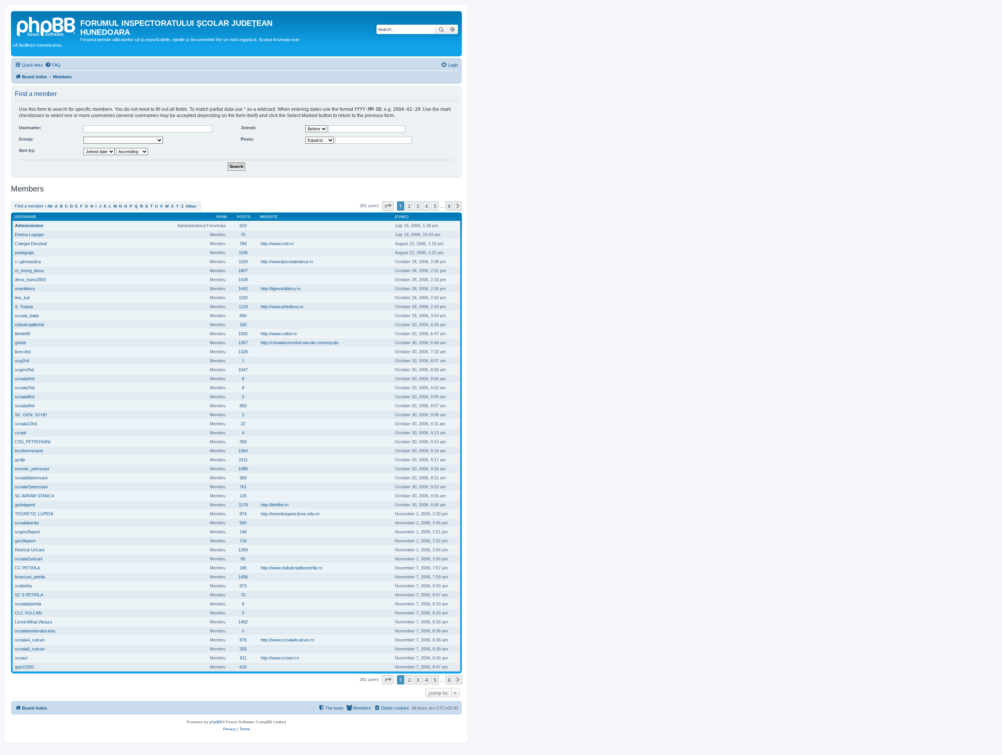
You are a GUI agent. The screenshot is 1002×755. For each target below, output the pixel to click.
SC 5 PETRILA (29, 594)
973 (243, 585)
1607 (243, 270)
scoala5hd (24, 378)
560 (243, 522)
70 (243, 234)
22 (243, 423)
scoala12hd (26, 423)
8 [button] (449, 206)
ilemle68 (22, 333)
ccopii (20, 432)
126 (243, 495)
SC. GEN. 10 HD (31, 414)
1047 (243, 369)
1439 (243, 279)
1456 (243, 576)
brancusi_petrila (30, 576)
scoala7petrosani (31, 486)
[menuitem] (53, 65)
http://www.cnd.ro (277, 243)
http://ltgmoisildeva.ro (281, 288)
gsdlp (20, 459)
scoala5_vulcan (30, 649)
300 (243, 477)
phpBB (215, 722)
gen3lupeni (25, 540)
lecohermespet (29, 450)
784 (243, 243)
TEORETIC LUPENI (34, 513)
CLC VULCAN (28, 613)
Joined (401, 217)
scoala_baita (27, 315)
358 (243, 441)
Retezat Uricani (29, 549)
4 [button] (426, 206)
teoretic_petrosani (32, 468)
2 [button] (409, 206)
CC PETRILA (27, 567)
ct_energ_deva (29, 270)
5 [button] (435, 206)
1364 (243, 450)
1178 (243, 504)
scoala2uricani (28, 558)
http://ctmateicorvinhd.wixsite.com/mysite (300, 342)
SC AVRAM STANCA (34, 495)
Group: (26, 139)
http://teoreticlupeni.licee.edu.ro (290, 513)
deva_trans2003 (30, 279)
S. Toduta (24, 306)
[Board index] (46, 25)
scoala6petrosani (31, 477)
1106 (243, 252)
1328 (243, 351)
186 (243, 567)
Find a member (29, 206)
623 (243, 225)
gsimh (20, 342)
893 (243, 405)
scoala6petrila (28, 603)
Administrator (29, 225)
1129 (243, 306)
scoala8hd (24, 396)
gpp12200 (24, 667)
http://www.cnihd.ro (279, 333)
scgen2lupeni (27, 531)
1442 (243, 288)
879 (243, 640)
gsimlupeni (25, 504)
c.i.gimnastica (28, 261)
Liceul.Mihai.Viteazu (33, 622)
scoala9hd (24, 405)
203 (243, 649)
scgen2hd (24, 369)
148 (243, 531)
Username (25, 217)
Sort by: (27, 150)
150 (243, 324)
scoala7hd (24, 387)
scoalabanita (27, 522)
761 (243, 486)
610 (243, 667)
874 (243, 513)
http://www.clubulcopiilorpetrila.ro (291, 567)
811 (243, 658)
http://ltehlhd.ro (274, 504)
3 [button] (417, 206)
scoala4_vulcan (30, 640)
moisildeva (25, 288)
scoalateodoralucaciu (35, 631)
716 (243, 540)
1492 (243, 622)
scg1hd (22, 360)
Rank (221, 217)
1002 (243, 333)
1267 (243, 342)
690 (243, 315)
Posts (243, 217)
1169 (243, 261)
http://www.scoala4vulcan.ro (287, 640)
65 (243, 558)
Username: (30, 127)
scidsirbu (23, 585)
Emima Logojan (29, 234)
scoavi (21, 658)
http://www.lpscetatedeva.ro (287, 261)
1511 (243, 459)
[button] (388, 206)
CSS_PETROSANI (32, 441)
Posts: (247, 139)
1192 (243, 297)
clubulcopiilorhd (29, 324)
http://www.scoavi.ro (280, 658)
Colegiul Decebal (31, 243)
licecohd (23, 351)
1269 (243, 549)
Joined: (248, 127)
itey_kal (22, 297)
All (49, 206)
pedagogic (24, 252)
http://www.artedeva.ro (282, 306)
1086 (243, 468)
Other (191, 206)
